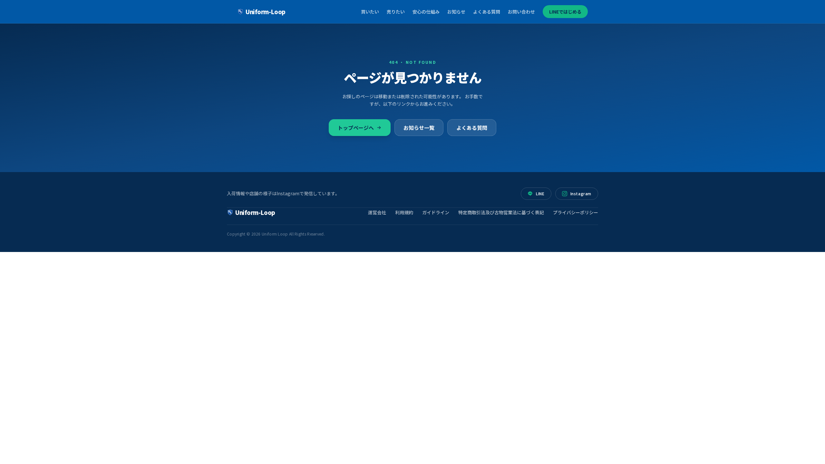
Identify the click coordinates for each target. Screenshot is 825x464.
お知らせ (456, 11)
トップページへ (356, 127)
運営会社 (377, 212)
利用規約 (404, 212)
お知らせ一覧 (418, 127)
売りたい (396, 11)
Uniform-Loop (266, 11)
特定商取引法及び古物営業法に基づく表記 (501, 212)
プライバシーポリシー (575, 212)
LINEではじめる (565, 11)
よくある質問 (486, 11)
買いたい (370, 11)
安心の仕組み (426, 11)
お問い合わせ (521, 11)
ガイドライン (435, 212)
